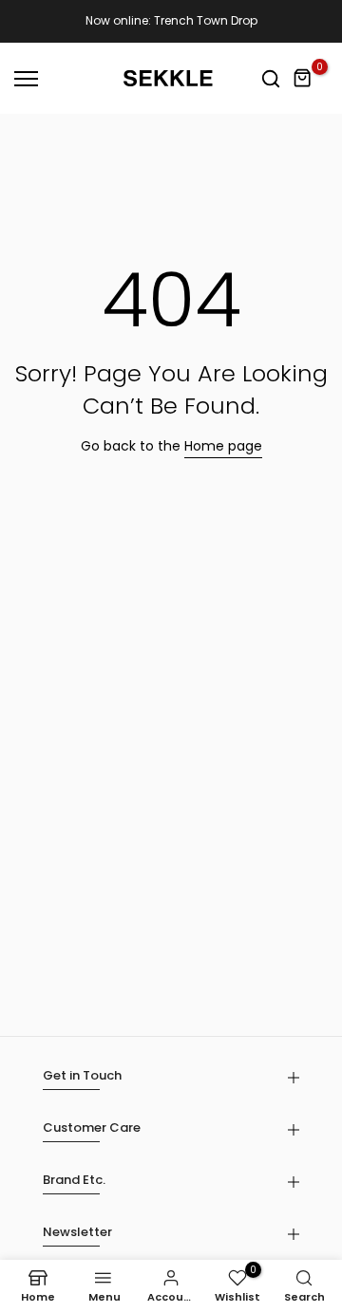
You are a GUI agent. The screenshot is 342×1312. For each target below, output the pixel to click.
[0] (303, 78)
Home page (223, 445)
